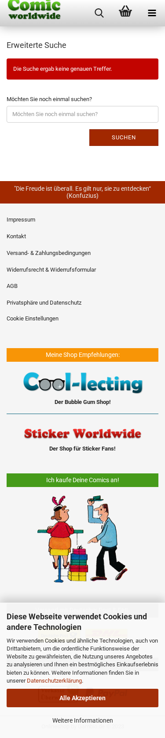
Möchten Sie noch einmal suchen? (49, 99)
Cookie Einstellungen (33, 318)
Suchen (124, 137)
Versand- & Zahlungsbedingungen (49, 253)
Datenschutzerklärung (54, 680)
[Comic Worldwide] (31, 13)
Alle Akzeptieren (82, 698)
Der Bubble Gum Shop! (83, 402)
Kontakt (16, 236)
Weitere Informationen (82, 720)
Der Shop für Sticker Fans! (82, 448)
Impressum (21, 219)
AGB (12, 286)
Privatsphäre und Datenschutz (44, 302)
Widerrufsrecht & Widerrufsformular (51, 269)
